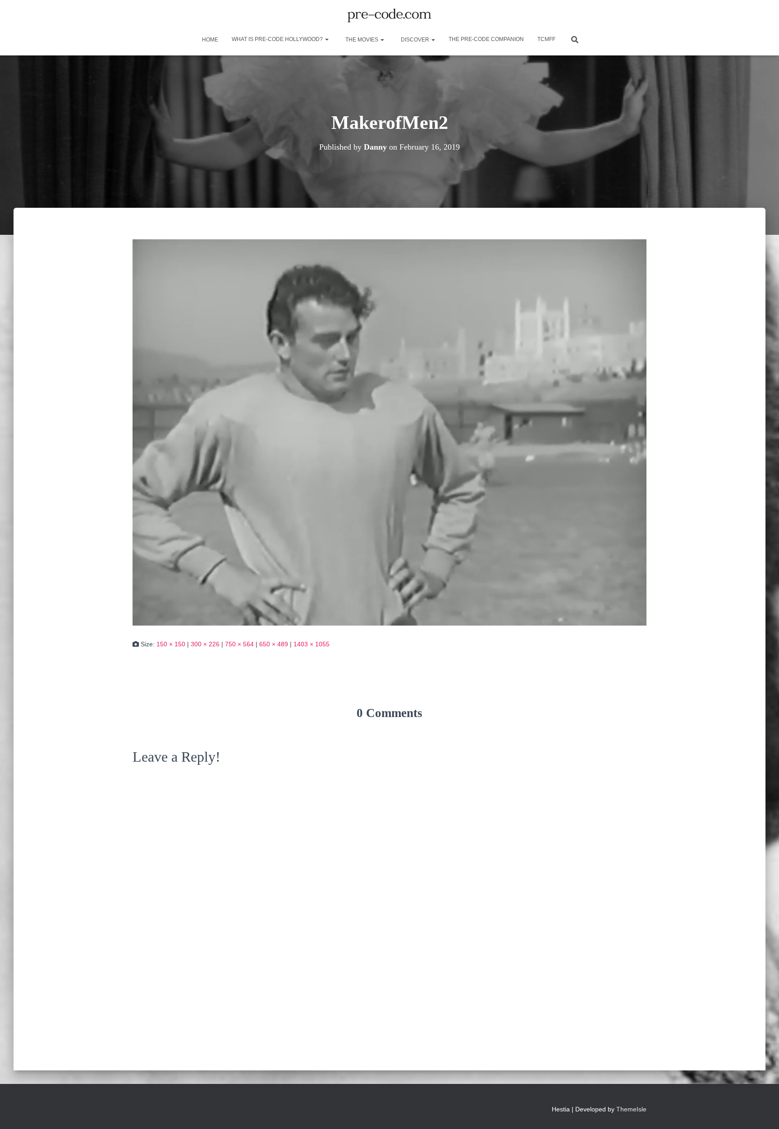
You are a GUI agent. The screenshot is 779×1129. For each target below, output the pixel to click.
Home (209, 40)
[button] (326, 39)
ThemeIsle (631, 1109)
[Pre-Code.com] (389, 16)
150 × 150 (170, 644)
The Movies (362, 40)
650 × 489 (273, 644)
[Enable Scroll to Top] (761, 1111)
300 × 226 (205, 644)
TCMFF (546, 39)
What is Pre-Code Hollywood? (278, 39)
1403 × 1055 (311, 644)
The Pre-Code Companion (486, 39)
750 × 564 (239, 644)
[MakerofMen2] (389, 431)
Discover (415, 40)
